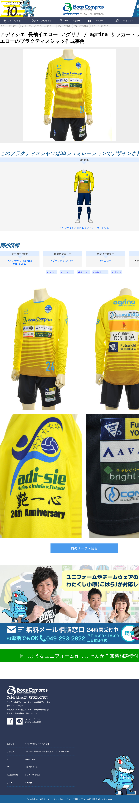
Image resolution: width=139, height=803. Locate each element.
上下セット (117, 272)
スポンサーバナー (101, 272)
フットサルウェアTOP (10, 26)
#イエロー (105, 260)
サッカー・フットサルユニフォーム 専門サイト (38, 26)
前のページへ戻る (84, 548)
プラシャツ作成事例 (81, 26)
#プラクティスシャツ (62, 260)
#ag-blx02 (19, 263)
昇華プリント (84, 272)
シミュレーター (67, 272)
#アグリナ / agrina (19, 260)
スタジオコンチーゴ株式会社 (36, 744)
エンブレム (52, 272)
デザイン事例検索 (64, 26)
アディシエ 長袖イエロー (100, 26)
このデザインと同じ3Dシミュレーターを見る (84, 227)
